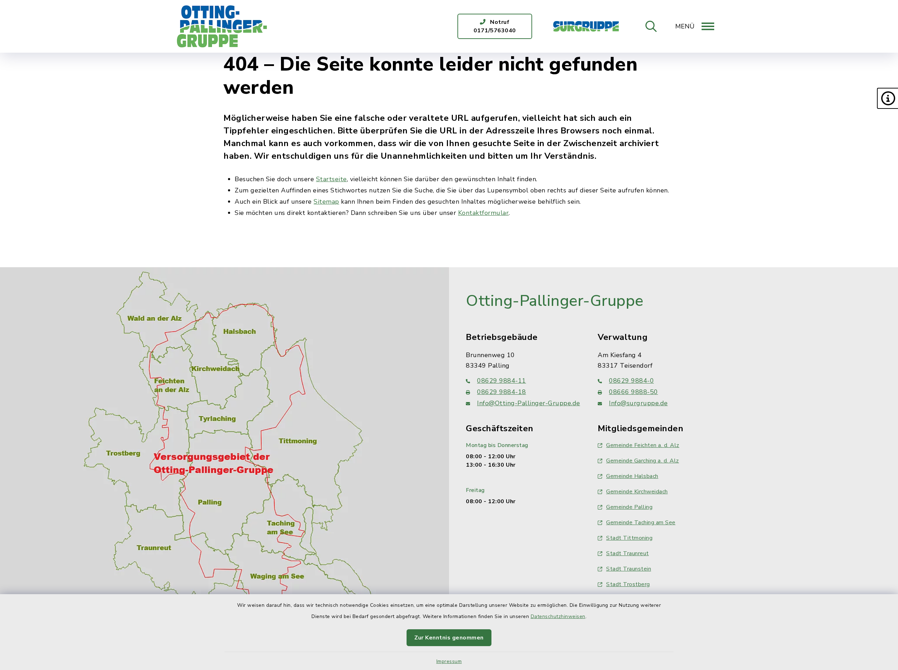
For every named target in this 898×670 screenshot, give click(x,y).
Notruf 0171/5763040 (495, 26)
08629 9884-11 (501, 380)
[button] (887, 98)
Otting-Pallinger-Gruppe (555, 300)
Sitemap (326, 201)
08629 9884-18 (501, 392)
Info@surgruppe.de (638, 403)
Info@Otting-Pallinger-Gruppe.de (528, 403)
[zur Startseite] (222, 26)
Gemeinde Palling (629, 507)
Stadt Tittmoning (629, 538)
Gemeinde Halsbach (632, 476)
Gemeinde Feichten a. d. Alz (642, 445)
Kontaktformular (483, 213)
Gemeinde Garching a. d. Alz (642, 461)
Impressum (449, 661)
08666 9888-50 (633, 392)
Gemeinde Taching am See (641, 522)
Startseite (331, 179)
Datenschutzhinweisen (558, 616)
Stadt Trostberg (628, 584)
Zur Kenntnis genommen (449, 638)
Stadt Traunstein (628, 569)
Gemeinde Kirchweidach (637, 491)
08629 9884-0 (631, 380)
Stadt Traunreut (627, 553)
